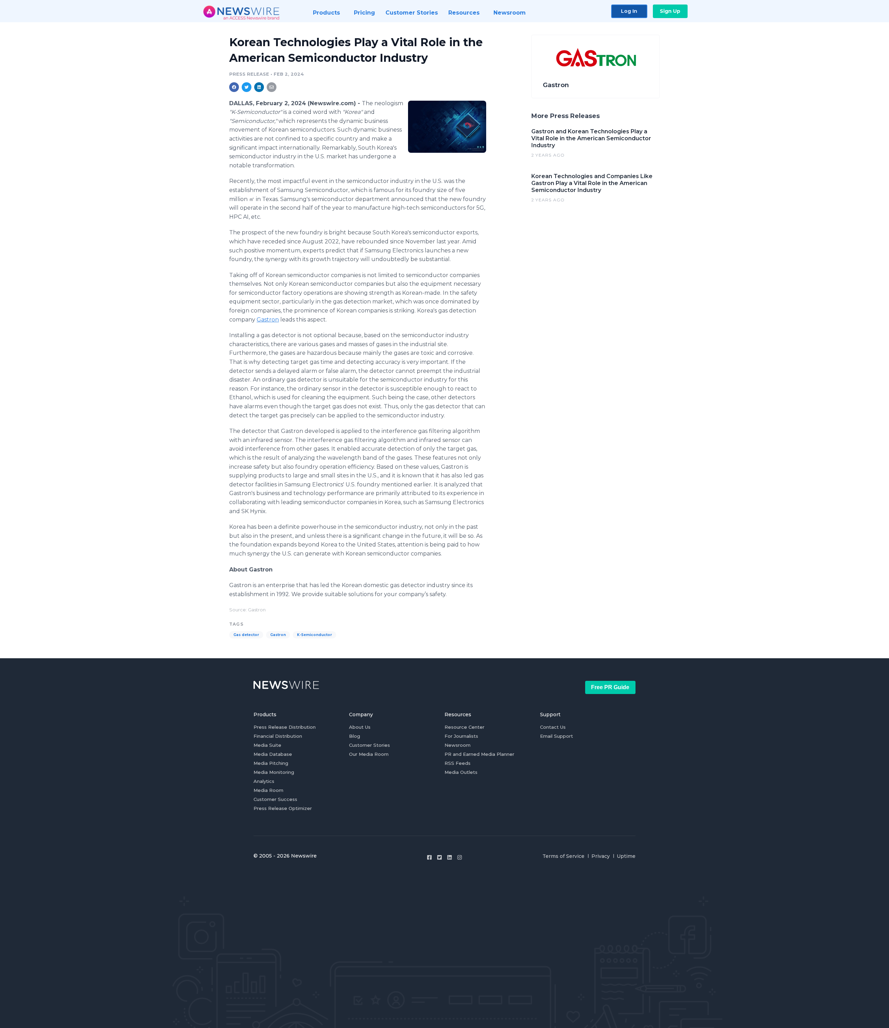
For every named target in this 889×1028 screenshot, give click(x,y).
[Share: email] (271, 87)
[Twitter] (439, 857)
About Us (360, 727)
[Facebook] (429, 857)
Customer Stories (369, 745)
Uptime (626, 856)
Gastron (268, 319)
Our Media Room (369, 754)
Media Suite (267, 745)
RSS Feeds (457, 763)
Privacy (600, 856)
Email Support (556, 736)
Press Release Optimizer (283, 808)
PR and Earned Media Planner (479, 754)
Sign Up (670, 11)
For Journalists (461, 736)
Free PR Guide (610, 687)
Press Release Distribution (285, 727)
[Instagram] (459, 857)
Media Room (268, 790)
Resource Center (464, 727)
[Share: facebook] (234, 87)
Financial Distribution (278, 736)
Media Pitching (271, 763)
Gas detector (246, 635)
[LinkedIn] (449, 857)
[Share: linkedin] (259, 87)
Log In (629, 11)
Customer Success (275, 799)
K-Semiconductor (314, 635)
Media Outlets (460, 772)
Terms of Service (563, 856)
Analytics (264, 781)
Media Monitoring (274, 772)
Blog (354, 736)
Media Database (273, 754)
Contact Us (553, 727)
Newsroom (457, 745)
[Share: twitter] (246, 87)
